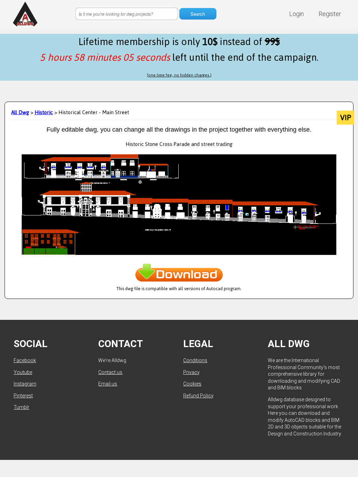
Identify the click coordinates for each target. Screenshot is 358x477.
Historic (44, 112)
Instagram (25, 384)
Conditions (195, 360)
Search (198, 13)
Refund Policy (198, 395)
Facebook (25, 360)
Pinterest (23, 395)
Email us (107, 384)
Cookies (192, 384)
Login (296, 13)
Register (329, 13)
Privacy (191, 372)
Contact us (110, 372)
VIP (345, 118)
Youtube (23, 372)
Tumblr (21, 407)
